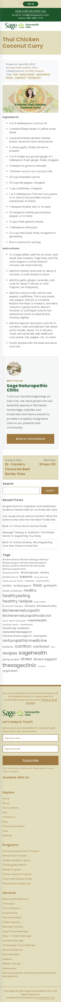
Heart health (40, 602)
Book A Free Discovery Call (30, 11)
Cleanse (29, 580)
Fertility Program (12, 869)
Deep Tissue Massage (15, 931)
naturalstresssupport (17, 632)
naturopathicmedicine (25, 640)
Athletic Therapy (12, 963)
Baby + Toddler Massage (17, 936)
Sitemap (7, 835)
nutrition (23, 646)
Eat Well (29, 71)
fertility (7, 585)
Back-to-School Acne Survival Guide (25, 526)
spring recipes (11, 659)
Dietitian (7, 959)
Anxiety (44, 572)
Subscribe (30, 760)
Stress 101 (47, 464)
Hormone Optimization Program (21, 851)
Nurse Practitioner (13, 949)
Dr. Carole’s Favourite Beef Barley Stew (17, 469)
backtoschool (10, 577)
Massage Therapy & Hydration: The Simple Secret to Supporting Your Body (28, 534)
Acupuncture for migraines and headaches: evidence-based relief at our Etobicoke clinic (30, 508)
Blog (5, 821)
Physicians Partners (14, 826)
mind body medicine (16, 628)
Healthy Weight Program (16, 860)
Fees (5, 831)
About (6, 803)
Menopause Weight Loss (16, 883)
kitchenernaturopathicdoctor (27, 615)
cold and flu (42, 580)
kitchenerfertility (47, 606)
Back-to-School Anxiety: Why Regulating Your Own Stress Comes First (27, 544)
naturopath (40, 636)
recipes (9, 78)
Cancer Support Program (17, 874)
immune (30, 606)
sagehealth (20, 78)
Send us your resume (41, 701)
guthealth (50, 585)
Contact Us (9, 817)
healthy (30, 590)
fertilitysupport (22, 585)
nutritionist (41, 647)
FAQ (5, 812)
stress (26, 659)
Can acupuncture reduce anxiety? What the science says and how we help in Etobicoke (30, 517)
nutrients (8, 646)
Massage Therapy (13, 926)
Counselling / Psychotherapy (19, 945)
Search (50, 490)
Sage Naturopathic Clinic (23, 67)
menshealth (37, 620)
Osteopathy (9, 968)
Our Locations (10, 807)
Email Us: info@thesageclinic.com (30, 15)
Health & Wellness (12, 590)
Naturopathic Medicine (16, 899)
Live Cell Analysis (12, 917)
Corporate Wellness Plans (17, 878)
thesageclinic (34, 78)
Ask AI (30, 4)
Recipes (39, 71)
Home (6, 798)
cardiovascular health (13, 581)
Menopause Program (15, 855)
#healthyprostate (11, 573)
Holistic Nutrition (12, 922)
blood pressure (41, 577)
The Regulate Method (15, 864)
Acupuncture (10, 912)
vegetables (10, 670)
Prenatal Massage (13, 940)
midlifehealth (26, 624)
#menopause (30, 572)
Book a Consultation (30, 439)
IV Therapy (9, 903)
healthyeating (43, 74)
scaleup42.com (46, 997)
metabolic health (10, 624)
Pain (53, 647)
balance (26, 577)
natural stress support (17, 636)
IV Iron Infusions (11, 908)
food (16, 74)
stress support (45, 659)
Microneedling (11, 954)
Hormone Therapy (13, 606)
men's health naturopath (14, 621)
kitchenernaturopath (21, 610)
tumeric (42, 666)
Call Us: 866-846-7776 (30, 18)
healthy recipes (27, 74)
